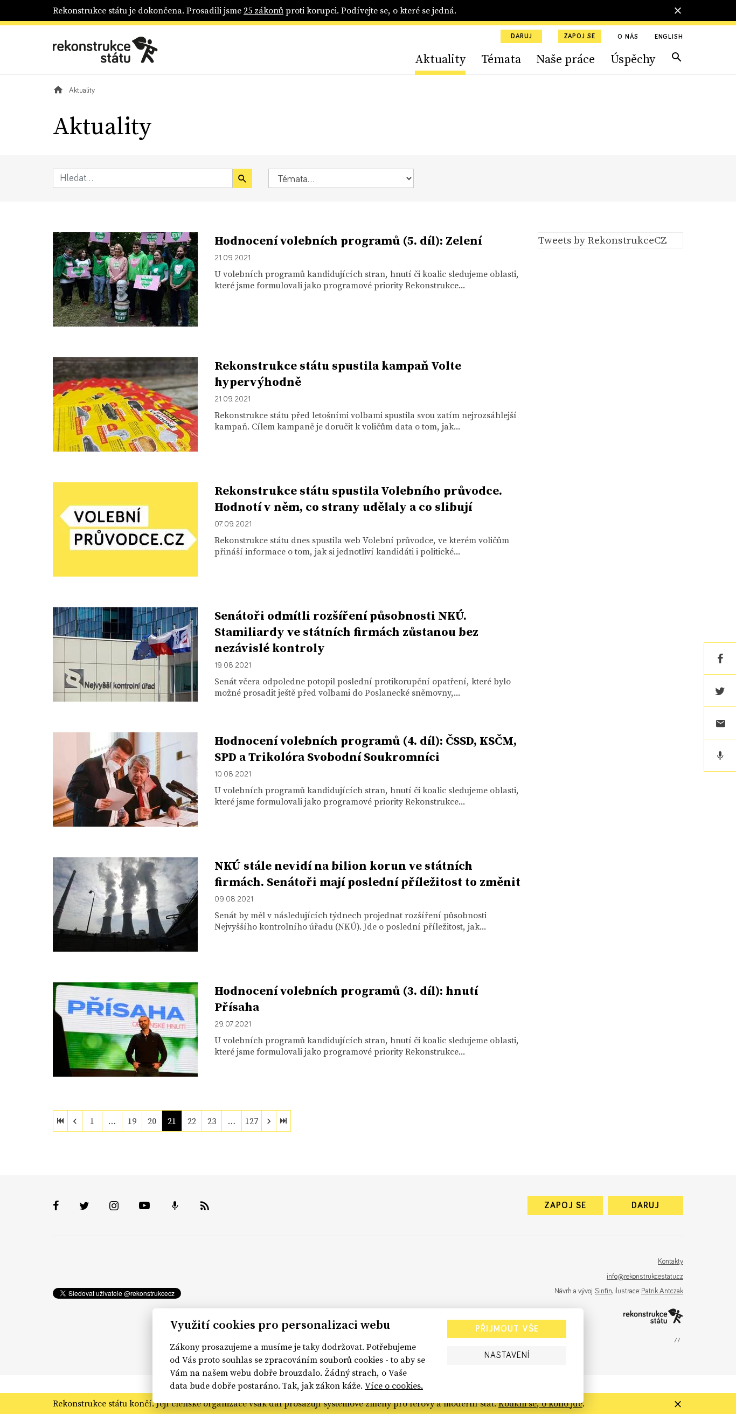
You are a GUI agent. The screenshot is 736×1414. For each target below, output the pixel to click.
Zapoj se (579, 36)
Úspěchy (632, 59)
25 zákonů (263, 10)
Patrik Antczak (662, 1291)
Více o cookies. (394, 1385)
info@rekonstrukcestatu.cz (645, 1276)
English (669, 37)
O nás (627, 37)
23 (211, 1121)
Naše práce (565, 59)
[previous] (75, 1121)
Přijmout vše (507, 1329)
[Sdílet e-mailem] (720, 723)
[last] (283, 1121)
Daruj (521, 36)
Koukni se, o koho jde (540, 1403)
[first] (60, 1121)
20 (152, 1121)
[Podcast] (720, 755)
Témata (501, 59)
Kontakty (670, 1261)
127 (251, 1121)
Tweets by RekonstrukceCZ (602, 240)
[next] (269, 1121)
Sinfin (603, 1291)
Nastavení (507, 1355)
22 (192, 1121)
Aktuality (440, 59)
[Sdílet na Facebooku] (720, 658)
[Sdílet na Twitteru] (720, 691)
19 (132, 1121)
